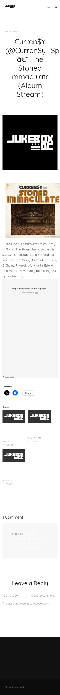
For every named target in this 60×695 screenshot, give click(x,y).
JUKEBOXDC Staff (32, 31)
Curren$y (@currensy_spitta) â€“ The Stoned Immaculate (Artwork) (13, 470)
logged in (24, 595)
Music (50, 31)
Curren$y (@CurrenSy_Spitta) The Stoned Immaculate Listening (13, 431)
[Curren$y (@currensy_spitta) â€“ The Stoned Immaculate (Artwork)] (13, 455)
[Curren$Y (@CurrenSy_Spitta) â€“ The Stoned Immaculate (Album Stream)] (30, 142)
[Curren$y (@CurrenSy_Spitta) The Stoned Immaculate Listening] (13, 416)
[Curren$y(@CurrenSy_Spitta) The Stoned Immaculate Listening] (39, 416)
